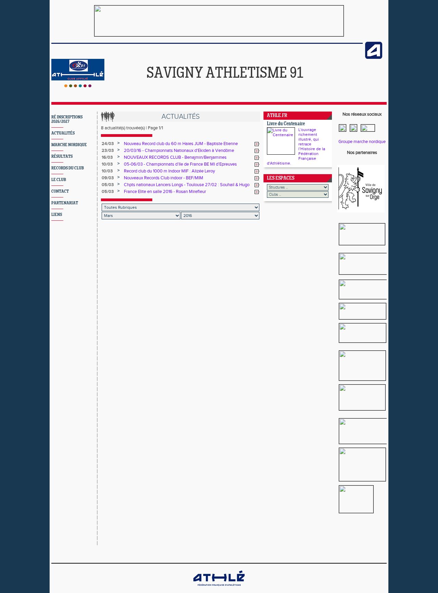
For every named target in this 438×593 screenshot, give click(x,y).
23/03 (108, 150)
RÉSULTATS (62, 156)
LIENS (56, 214)
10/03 (107, 164)
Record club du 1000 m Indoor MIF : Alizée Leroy (169, 171)
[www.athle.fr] (373, 57)
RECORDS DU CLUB (67, 168)
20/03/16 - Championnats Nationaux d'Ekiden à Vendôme (179, 150)
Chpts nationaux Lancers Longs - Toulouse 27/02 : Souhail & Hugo (186, 185)
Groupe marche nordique (362, 141)
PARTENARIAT (64, 203)
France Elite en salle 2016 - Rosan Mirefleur (165, 191)
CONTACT (60, 191)
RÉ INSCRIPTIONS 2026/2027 (66, 119)
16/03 (107, 157)
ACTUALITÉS (63, 133)
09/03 (108, 178)
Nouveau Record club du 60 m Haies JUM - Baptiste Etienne (181, 143)
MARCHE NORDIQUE (69, 145)
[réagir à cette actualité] (257, 144)
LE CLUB (58, 180)
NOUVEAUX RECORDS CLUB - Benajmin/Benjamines (175, 157)
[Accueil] (77, 86)
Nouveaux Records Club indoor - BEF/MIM (163, 178)
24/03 (108, 143)
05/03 (108, 185)
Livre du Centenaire (286, 124)
